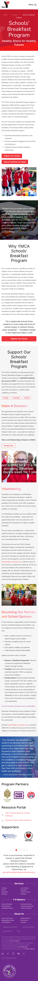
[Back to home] (6, 4)
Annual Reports (6, 922)
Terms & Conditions (28, 927)
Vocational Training (26, 908)
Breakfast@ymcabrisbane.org (12, 562)
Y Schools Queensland (27, 906)
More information (15, 941)
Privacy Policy (7, 931)
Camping (4, 894)
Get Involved (24, 920)
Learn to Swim (25, 888)
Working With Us (26, 918)
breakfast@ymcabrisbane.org (17, 725)
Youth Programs (6, 906)
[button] (33, 4)
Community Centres (26, 904)
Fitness (4, 890)
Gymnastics (5, 892)
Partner (26, 398)
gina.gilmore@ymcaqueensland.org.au (19, 872)
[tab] (11, 850)
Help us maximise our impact (15, 162)
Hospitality (24, 890)
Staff (18, 931)
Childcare (4, 888)
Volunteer (16, 398)
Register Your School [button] (19, 339)
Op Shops (23, 894)
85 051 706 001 (30, 949)
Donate (5, 398)
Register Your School (12, 156)
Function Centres (25, 892)
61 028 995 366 (22, 947)
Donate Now (8, 446)
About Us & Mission (7, 918)
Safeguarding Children (8, 920)
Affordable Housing (7, 908)
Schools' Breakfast (7, 904)
